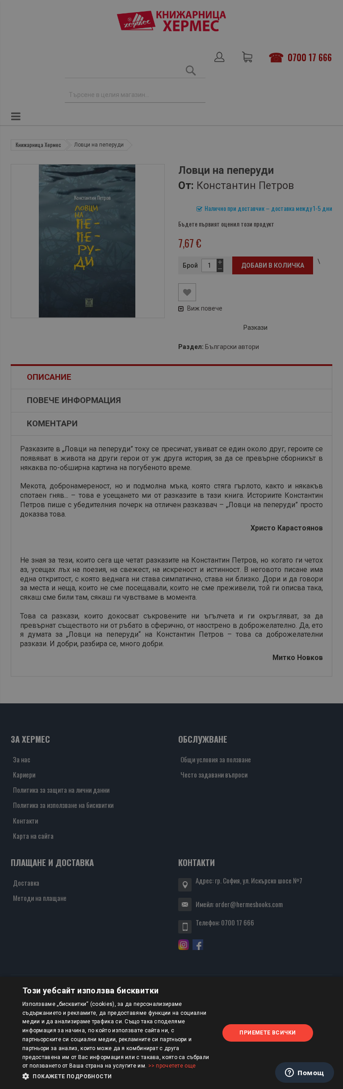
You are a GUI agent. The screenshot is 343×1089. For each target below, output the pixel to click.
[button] (117, 1076)
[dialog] (171, 1033)
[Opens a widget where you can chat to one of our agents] (304, 1073)
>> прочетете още (172, 1066)
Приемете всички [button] (267, 1033)
